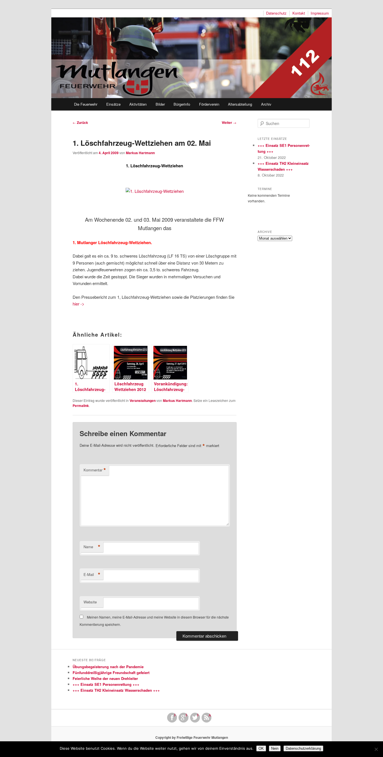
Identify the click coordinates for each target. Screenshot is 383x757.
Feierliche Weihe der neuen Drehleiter (105, 678)
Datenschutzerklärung (303, 748)
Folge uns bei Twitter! (198, 715)
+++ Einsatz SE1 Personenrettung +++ (106, 684)
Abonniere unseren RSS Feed (210, 715)
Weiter (229, 122)
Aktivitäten (138, 104)
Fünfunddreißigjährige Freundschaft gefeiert (111, 672)
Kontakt (298, 13)
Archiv (266, 104)
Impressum (320, 13)
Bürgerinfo (182, 104)
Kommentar (95, 470)
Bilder (160, 104)
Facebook (175, 715)
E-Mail (92, 574)
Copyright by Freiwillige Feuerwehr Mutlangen (191, 737)
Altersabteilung (240, 104)
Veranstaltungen (143, 400)
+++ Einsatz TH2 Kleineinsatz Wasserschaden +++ (116, 690)
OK (261, 748)
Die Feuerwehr (85, 104)
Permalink (81, 405)
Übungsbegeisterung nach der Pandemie (108, 666)
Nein (274, 748)
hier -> (78, 304)
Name (92, 546)
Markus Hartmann (140, 152)
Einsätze (113, 104)
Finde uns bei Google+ (187, 715)
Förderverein (209, 104)
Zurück (80, 122)
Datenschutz (276, 13)
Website (90, 602)
